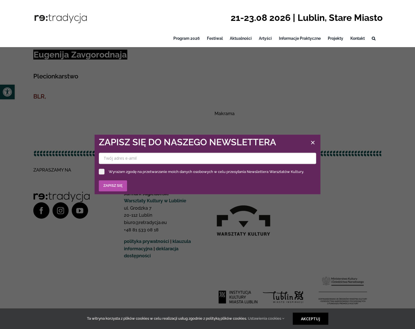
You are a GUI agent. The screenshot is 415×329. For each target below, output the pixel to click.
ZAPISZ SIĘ (113, 186)
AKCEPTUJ (310, 318)
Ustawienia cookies (265, 318)
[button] (373, 38)
